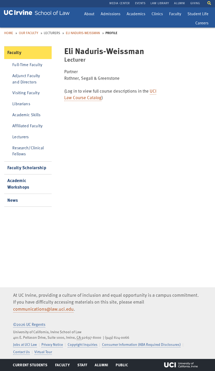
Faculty (176, 14)
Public (122, 366)
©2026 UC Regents (29, 324)
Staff (83, 366)
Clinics (158, 14)
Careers (203, 24)
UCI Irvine (181, 365)
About (90, 14)
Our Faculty (28, 32)
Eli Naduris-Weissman (83, 32)
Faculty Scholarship (26, 167)
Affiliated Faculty (27, 126)
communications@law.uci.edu (43, 308)
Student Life (197, 14)
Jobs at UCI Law (25, 344)
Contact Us (21, 351)
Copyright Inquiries (83, 344)
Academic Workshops (18, 183)
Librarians (21, 103)
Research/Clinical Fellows (28, 151)
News (12, 200)
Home (8, 32)
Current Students (30, 366)
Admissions (110, 14)
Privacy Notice (52, 344)
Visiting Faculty (25, 92)
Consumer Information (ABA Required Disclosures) (141, 344)
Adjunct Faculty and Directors (26, 78)
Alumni (101, 366)
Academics (135, 14)
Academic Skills (26, 115)
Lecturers (20, 137)
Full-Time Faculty (27, 64)
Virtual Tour (43, 351)
